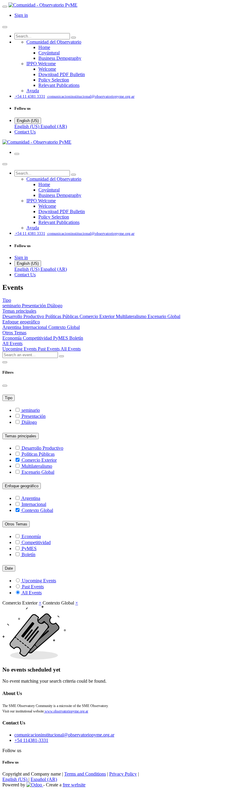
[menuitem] (53, 41)
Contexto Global (64, 327)
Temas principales (20, 436)
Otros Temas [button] (14, 332)
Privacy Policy (123, 773)
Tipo (8, 398)
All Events (71, 348)
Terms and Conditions (85, 773)
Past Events (49, 348)
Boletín (76, 338)
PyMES (61, 338)
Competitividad (38, 338)
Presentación (34, 305)
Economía (12, 338)
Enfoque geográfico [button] (21, 321)
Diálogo (54, 305)
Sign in (21, 15)
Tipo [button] (6, 300)
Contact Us (25, 131)
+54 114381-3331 (31, 740)
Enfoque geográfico (21, 486)
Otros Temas (16, 524)
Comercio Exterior (98, 316)
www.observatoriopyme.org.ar (66, 711)
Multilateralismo (132, 316)
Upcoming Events (20, 348)
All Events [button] (12, 343)
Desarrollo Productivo (23, 316)
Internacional (35, 327)
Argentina (12, 327)
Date (9, 568)
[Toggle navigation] (16, 154)
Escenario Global (164, 316)
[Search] (73, 37)
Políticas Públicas (62, 316)
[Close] (4, 27)
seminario (12, 305)
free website (74, 784)
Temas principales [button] (19, 311)
